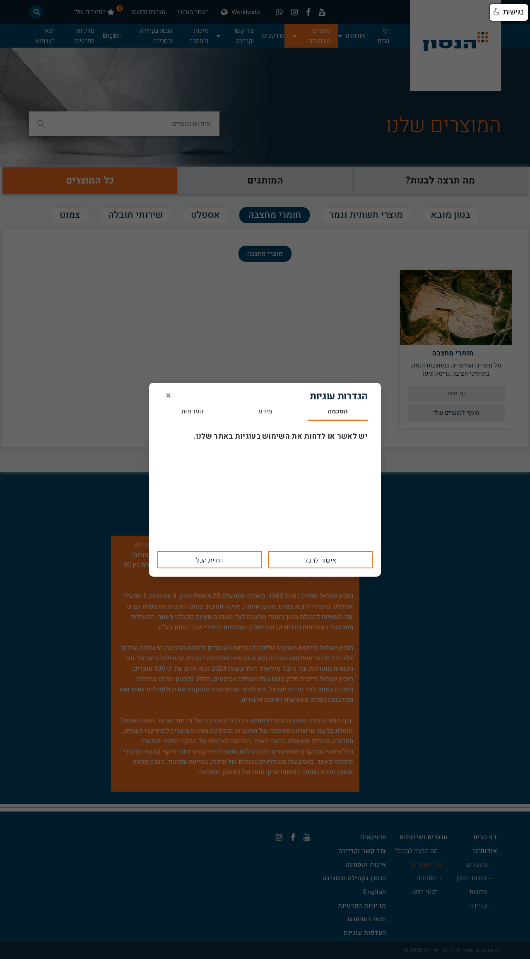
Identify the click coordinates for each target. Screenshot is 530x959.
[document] (265, 480)
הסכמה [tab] (338, 412)
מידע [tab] (265, 412)
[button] (509, 12)
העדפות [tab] (192, 412)
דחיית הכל (209, 560)
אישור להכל (320, 560)
